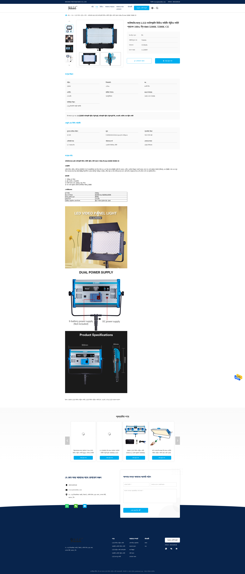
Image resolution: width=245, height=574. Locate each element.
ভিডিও (101, 7)
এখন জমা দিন (135, 510)
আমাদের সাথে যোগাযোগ (120, 8)
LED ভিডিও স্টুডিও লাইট (80, 15)
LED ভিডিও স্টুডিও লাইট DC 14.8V (96, 399)
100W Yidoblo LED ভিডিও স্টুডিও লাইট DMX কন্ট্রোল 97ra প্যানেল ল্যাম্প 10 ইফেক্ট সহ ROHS (109, 453)
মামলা (146, 543)
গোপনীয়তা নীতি (93, 571)
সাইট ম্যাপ (131, 553)
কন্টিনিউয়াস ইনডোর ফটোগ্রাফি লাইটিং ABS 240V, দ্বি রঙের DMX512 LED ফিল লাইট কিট (135, 453)
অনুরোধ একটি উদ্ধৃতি (141, 8)
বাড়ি (92, 7)
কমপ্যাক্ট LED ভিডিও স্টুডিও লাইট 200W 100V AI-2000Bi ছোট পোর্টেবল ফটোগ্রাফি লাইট (161, 453)
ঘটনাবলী (130, 7)
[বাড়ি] (72, 8)
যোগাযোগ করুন (140, 61)
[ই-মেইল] (87, 507)
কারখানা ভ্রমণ (132, 546)
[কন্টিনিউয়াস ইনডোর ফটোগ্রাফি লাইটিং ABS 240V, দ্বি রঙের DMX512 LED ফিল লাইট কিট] (135, 433)
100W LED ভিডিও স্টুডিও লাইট (76, 399)
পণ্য (97, 7)
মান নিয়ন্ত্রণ (131, 549)
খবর (146, 546)
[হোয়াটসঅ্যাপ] (69, 507)
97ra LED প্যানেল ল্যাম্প (113, 399)
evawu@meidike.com (75, 490)
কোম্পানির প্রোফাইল (133, 543)
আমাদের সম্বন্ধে (109, 7)
